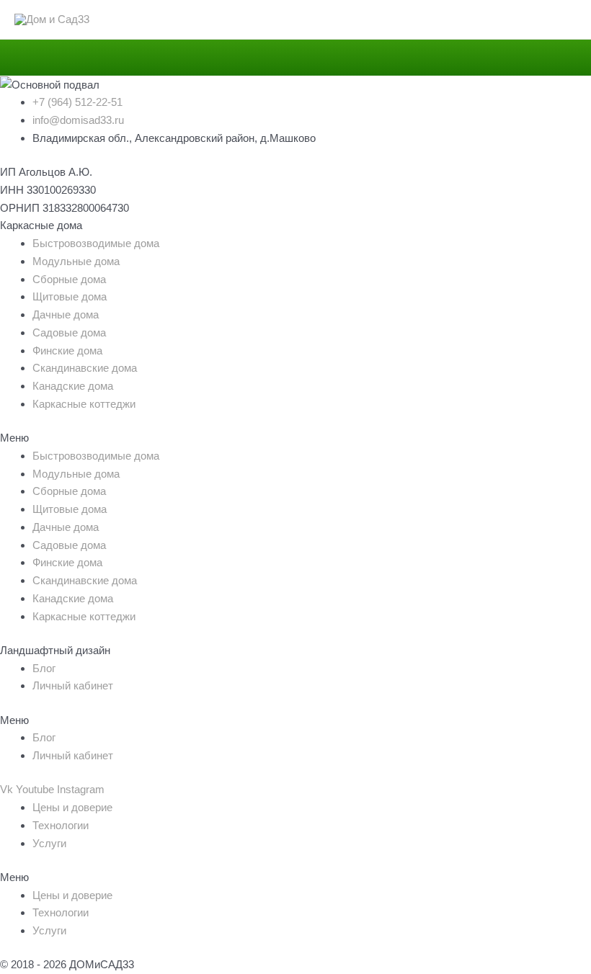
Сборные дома (69, 279)
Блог (43, 668)
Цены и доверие (72, 807)
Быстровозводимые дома (95, 243)
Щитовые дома (69, 296)
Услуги (49, 843)
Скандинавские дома (84, 368)
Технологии (60, 825)
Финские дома (67, 350)
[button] (295, 438)
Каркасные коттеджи (83, 404)
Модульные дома (76, 261)
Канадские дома (72, 386)
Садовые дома (69, 332)
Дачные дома (65, 314)
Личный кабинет (72, 685)
